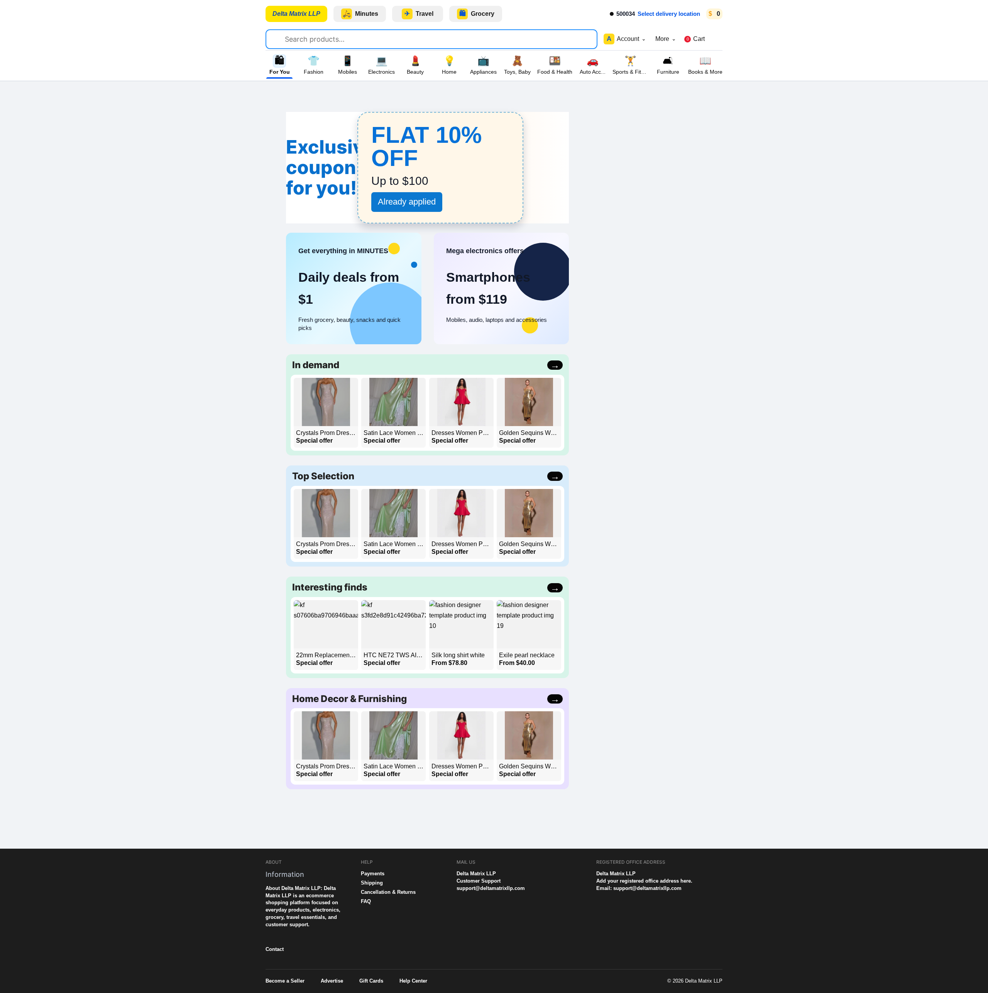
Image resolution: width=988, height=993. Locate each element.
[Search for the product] (278, 37)
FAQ (366, 901)
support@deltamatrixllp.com (491, 888)
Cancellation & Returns (388, 892)
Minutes (361, 13)
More (665, 39)
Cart (696, 39)
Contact (275, 949)
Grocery (477, 13)
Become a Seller (285, 981)
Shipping (372, 883)
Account (626, 38)
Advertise (332, 981)
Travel (418, 13)
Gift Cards (371, 981)
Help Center (413, 981)
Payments (372, 873)
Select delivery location (669, 13)
